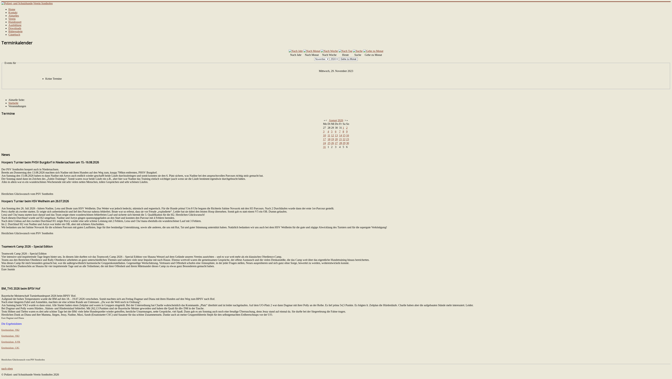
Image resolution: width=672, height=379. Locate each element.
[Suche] (358, 51)
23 (347, 139)
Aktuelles (13, 15)
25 (329, 143)
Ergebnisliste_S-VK (10, 341)
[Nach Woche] (329, 51)
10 (324, 135)
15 (344, 135)
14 (340, 135)
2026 (340, 120)
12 (332, 135)
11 (329, 135)
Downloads (14, 28)
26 (332, 143)
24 (324, 143)
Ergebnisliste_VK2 (10, 330)
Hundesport (14, 21)
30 (347, 143)
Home (11, 9)
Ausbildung (14, 25)
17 (324, 139)
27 (336, 143)
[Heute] (345, 51)
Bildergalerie (15, 31)
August (333, 120)
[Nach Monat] (311, 51)
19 (332, 139)
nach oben (7, 368)
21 (340, 139)
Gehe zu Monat (348, 59)
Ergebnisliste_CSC (10, 347)
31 (324, 146)
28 (340, 143)
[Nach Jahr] (296, 51)
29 (344, 143)
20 (336, 139)
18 (329, 139)
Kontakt (12, 12)
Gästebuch (14, 34)
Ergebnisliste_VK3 (10, 336)
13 (336, 135)
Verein (12, 18)
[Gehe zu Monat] (373, 51)
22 (344, 139)
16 (347, 135)
